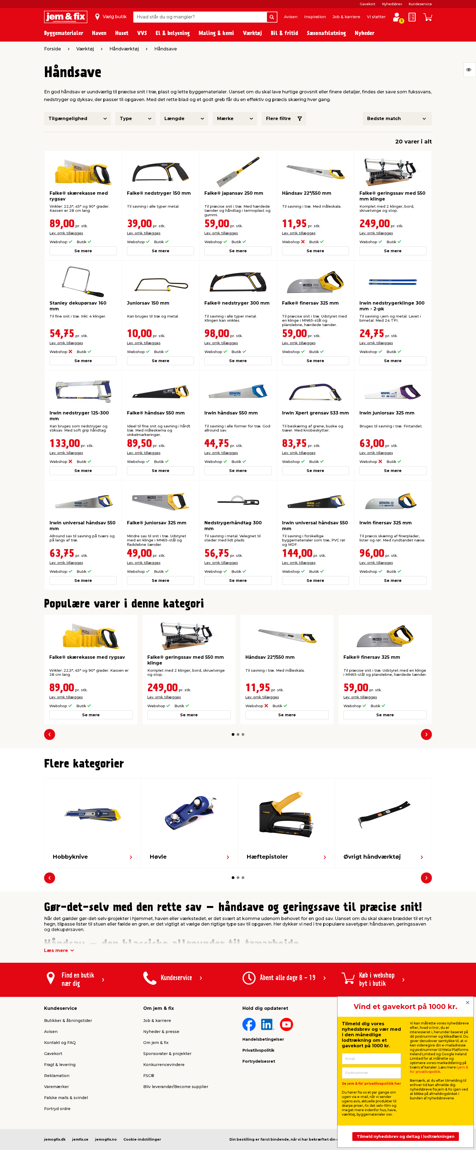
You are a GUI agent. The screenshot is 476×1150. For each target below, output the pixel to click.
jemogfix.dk (55, 1139)
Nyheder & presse (161, 1031)
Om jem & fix (156, 1042)
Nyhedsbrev (392, 4)
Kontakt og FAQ (60, 1042)
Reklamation (56, 1075)
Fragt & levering (59, 1064)
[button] (233, 734)
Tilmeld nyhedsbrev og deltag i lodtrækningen (406, 1136)
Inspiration (315, 16)
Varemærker (56, 1086)
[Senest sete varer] (470, 69)
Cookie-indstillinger (142, 1139)
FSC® (148, 1075)
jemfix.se (80, 1139)
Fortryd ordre (57, 1108)
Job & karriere (346, 16)
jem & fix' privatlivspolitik (439, 1069)
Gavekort (367, 4)
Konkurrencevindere (164, 1064)
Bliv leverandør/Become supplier (175, 1086)
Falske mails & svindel (66, 1097)
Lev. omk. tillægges (66, 233)
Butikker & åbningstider (68, 1020)
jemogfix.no (106, 1139)
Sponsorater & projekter (167, 1053)
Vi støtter (376, 16)
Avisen (291, 16)
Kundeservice (420, 4)
